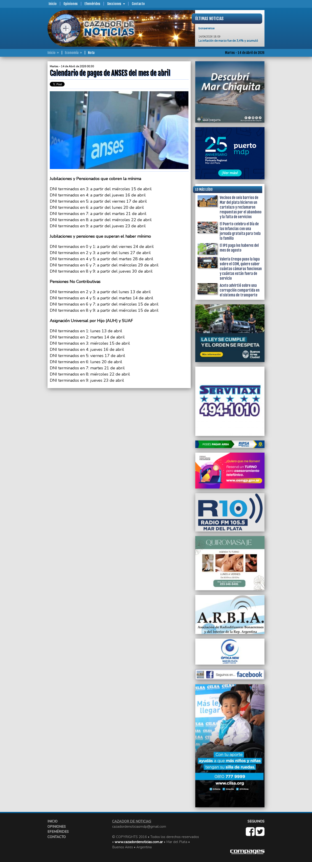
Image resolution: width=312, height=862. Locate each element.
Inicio (53, 4)
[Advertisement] (29, 130)
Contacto (138, 4)
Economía (72, 53)
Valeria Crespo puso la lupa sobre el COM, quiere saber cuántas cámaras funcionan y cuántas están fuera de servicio (241, 269)
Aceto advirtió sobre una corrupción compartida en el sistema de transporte (239, 290)
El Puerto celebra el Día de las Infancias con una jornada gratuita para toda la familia (240, 231)
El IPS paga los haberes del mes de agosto (239, 247)
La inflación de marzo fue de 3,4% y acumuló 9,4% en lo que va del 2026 (228, 33)
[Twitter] (260, 834)
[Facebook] (251, 834)
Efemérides (92, 4)
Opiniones (70, 4)
